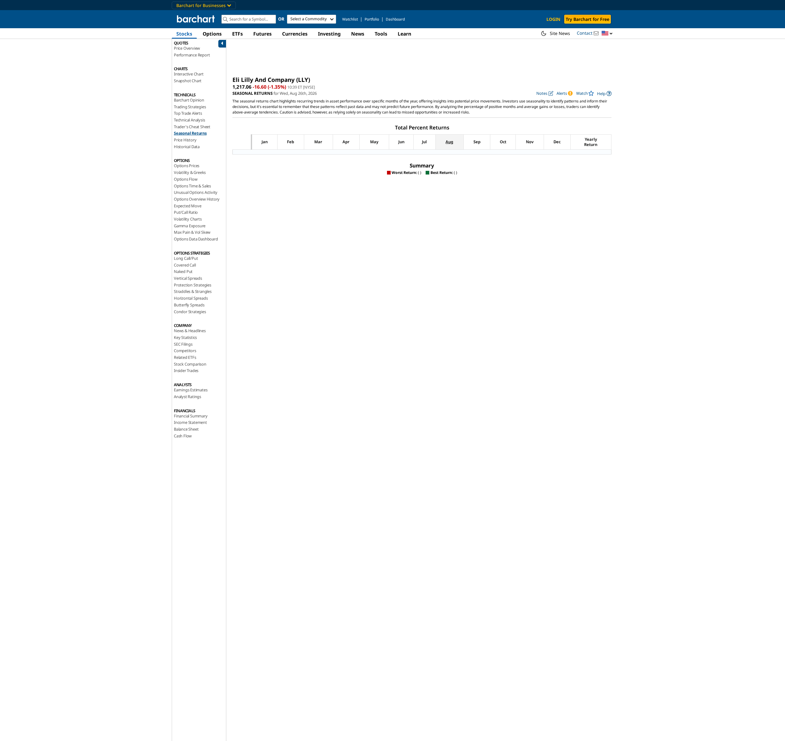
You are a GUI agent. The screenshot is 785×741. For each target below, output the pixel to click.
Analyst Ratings (187, 396)
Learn (404, 33)
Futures (262, 33)
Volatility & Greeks (190, 172)
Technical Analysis (189, 120)
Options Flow (185, 179)
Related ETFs (185, 357)
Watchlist (350, 19)
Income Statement (190, 422)
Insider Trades (186, 370)
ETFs (237, 33)
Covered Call (185, 265)
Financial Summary (191, 416)
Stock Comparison (190, 364)
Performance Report (192, 55)
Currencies (295, 33)
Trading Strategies (190, 106)
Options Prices (186, 165)
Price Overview (187, 48)
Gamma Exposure (189, 225)
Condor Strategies (190, 311)
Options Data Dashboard (196, 239)
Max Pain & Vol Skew (192, 232)
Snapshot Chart (187, 80)
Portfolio (372, 19)
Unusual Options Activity (195, 192)
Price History (185, 140)
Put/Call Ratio (186, 212)
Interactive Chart (189, 74)
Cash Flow (183, 436)
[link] (604, 93)
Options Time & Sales (192, 186)
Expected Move (187, 206)
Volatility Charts (188, 219)
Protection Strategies (192, 285)
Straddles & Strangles (193, 291)
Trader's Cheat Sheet (192, 126)
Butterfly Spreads (189, 305)
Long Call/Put (186, 258)
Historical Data (187, 146)
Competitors (185, 350)
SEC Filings (183, 344)
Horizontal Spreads (191, 298)
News (357, 33)
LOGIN (553, 19)
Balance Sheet (186, 429)
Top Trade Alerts (188, 113)
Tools (381, 33)
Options (212, 33)
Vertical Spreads (188, 278)
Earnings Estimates (190, 390)
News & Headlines (190, 330)
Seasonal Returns (190, 133)
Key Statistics (185, 337)
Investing (329, 33)
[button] (607, 33)
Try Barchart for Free (587, 19)
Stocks (184, 33)
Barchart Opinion (189, 100)
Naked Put (183, 271)
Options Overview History (197, 199)
